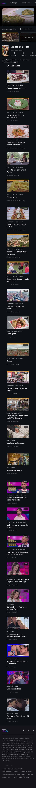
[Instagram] (28, 730)
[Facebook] (23, 730)
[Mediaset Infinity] (4, 3)
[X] (33, 730)
